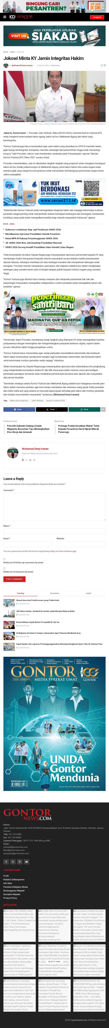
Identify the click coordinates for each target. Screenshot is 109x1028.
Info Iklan (7, 883)
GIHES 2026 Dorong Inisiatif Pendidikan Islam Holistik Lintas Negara (39, 247)
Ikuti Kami (55, 962)
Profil (6, 876)
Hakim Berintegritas (19, 401)
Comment (9, 490)
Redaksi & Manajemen (13, 879)
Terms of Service (65, 551)
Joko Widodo (37, 401)
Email (7, 538)
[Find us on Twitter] (19, 861)
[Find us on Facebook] (6, 861)
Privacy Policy (49, 551)
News (12, 52)
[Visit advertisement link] (54, 6)
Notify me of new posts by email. (18, 572)
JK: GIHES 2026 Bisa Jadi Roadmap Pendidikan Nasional (33, 243)
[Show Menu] (4, 17)
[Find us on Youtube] (26, 861)
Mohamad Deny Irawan (22, 65)
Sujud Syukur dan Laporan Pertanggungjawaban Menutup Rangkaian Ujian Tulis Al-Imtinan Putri (59, 644)
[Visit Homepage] (21, 17)
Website (60, 538)
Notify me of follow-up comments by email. (23, 562)
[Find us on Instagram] (13, 861)
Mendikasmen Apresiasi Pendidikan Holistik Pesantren (32, 234)
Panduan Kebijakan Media (15, 887)
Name (7, 526)
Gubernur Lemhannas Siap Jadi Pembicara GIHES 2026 (33, 229)
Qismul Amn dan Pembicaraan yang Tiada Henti (37, 600)
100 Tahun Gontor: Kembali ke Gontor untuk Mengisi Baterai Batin (45, 611)
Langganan (97, 17)
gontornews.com (79, 1020)
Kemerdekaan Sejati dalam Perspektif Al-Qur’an (37, 622)
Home (5, 52)
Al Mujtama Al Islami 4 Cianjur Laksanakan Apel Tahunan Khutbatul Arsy (48, 633)
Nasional (20, 52)
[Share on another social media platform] (103, 409)
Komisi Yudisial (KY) (56, 401)
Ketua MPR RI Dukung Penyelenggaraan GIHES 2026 (31, 238)
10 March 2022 (43, 65)
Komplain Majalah (11, 894)
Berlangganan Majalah (14, 891)
